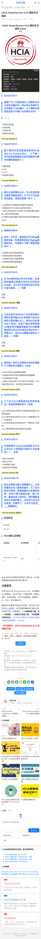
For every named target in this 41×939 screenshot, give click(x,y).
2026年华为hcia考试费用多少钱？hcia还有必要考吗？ (11, 758)
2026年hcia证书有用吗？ (10, 779)
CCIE (19, 872)
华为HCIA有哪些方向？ (9, 738)
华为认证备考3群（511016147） (16, 854)
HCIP (27, 872)
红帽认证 (25, 874)
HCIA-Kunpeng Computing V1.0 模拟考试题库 (10, 713)
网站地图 (33, 934)
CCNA (10, 872)
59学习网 (20, 3)
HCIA (18, 689)
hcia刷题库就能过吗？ (28, 799)
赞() (30, 19)
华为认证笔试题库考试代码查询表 (11, 802)
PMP (19, 874)
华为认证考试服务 (7, 7)
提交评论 (34, 830)
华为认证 (5, 872)
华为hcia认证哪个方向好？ (30, 738)
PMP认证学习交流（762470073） (17, 861)
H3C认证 (36, 874)
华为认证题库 (8, 608)
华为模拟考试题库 (19, 7)
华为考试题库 (28, 689)
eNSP (30, 874)
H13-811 (11, 689)
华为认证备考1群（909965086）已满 (18, 859)
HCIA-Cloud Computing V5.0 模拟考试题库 (31, 712)
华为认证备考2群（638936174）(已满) (18, 857)
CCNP (15, 872)
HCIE (31, 872)
